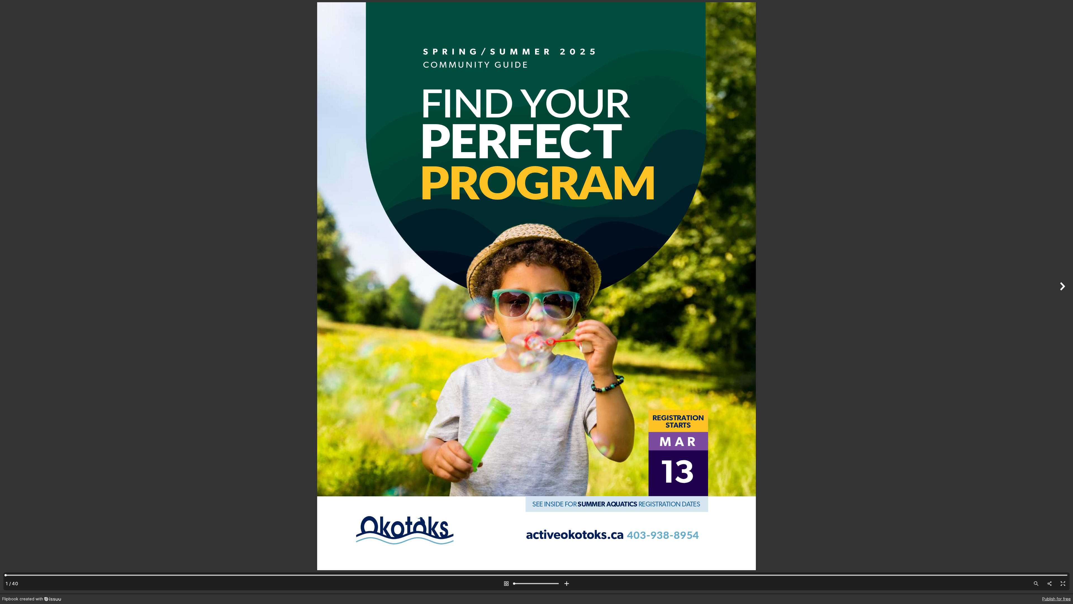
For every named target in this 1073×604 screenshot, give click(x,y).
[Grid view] (506, 583)
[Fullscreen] (1063, 583)
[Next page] (1062, 297)
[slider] (536, 583)
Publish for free (1056, 598)
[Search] (1036, 583)
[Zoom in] (566, 583)
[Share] (1049, 583)
